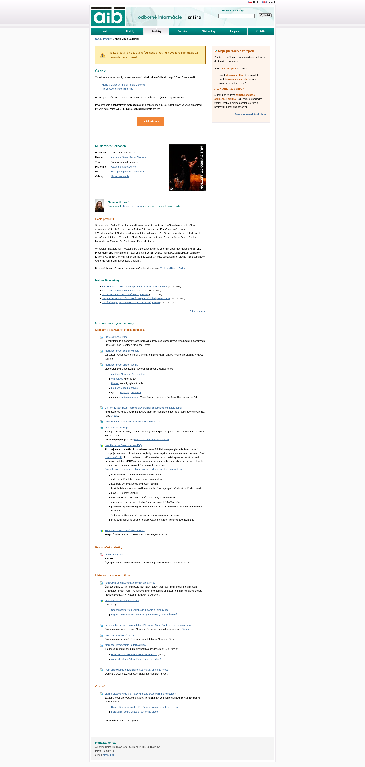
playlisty (124, 392)
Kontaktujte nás (150, 121)
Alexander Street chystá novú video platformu (125, 294)
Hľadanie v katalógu (233, 10)
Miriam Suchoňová (133, 206)
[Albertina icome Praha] (249, 2)
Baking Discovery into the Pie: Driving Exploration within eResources (140, 693)
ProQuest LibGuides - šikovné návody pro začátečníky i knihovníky (136, 298)
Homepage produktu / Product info (128, 171)
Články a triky (208, 31)
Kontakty (260, 31)
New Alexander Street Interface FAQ (123, 445)
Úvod (104, 31)
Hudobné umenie (120, 176)
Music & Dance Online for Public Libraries (123, 85)
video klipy (136, 392)
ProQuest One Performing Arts (117, 89)
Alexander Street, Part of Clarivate (128, 157)
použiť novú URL (113, 457)
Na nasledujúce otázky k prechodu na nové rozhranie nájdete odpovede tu (143, 469)
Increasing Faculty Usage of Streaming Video (134, 711)
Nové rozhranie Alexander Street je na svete (124, 290)
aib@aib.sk (108, 755)
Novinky (130, 31)
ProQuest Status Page (116, 337)
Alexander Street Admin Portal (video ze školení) (136, 659)
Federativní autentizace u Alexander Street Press (130, 582)
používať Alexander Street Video (128, 374)
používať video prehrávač (124, 388)
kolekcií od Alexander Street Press (151, 439)
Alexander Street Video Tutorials (121, 364)
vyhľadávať (117, 379)
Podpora (234, 31)
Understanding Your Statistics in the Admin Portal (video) (140, 610)
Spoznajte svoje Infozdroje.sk (250, 114)
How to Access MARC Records (120, 635)
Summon (186, 629)
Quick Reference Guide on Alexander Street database (132, 421)
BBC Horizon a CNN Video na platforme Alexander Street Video (134, 286)
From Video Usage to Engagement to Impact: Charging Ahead (136, 669)
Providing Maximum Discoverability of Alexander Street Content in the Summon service (149, 625)
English (271, 2)
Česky (256, 2)
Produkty (107, 39)
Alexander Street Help (116, 427)
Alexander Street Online (123, 167)
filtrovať (115, 383)
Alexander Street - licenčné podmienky (125, 530)
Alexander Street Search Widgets (122, 351)
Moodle (114, 415)
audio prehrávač (129, 397)
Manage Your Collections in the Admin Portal (134, 654)
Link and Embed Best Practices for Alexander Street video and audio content (144, 407)
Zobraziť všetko (198, 311)
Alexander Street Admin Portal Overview (125, 645)
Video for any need (114, 554)
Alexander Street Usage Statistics (122, 600)
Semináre (182, 31)
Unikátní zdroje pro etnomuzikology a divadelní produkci (131, 302)
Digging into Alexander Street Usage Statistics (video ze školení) (144, 614)
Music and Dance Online (173, 268)
